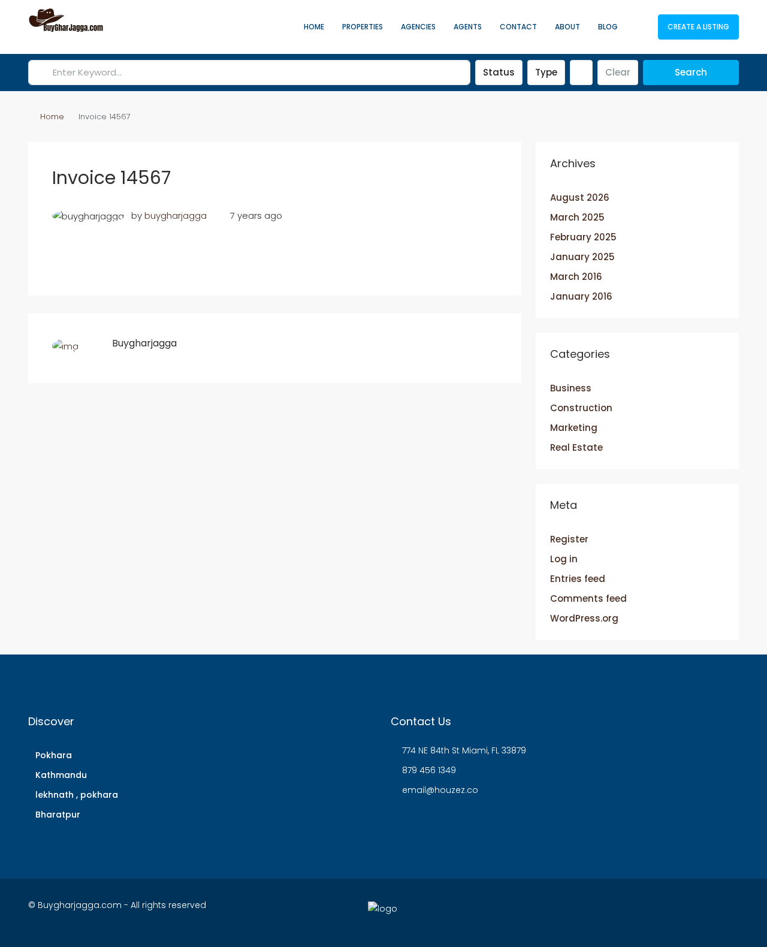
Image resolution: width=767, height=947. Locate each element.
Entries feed (577, 578)
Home (314, 27)
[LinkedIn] (644, 912)
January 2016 (581, 296)
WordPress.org (584, 618)
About (567, 27)
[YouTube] (686, 912)
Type (546, 72)
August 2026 (579, 197)
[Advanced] (581, 72)
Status (499, 72)
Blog (608, 27)
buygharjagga (175, 215)
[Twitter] (602, 912)
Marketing (573, 427)
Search (691, 72)
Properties (362, 27)
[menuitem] (639, 27)
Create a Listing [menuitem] (698, 27)
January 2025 (582, 257)
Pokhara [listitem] (53, 755)
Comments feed (588, 598)
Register (569, 539)
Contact (518, 27)
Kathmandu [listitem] (61, 775)
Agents (468, 27)
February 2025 (583, 237)
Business (570, 388)
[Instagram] (623, 912)
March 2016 (576, 276)
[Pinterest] (707, 912)
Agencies (418, 27)
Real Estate (576, 447)
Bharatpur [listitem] (57, 815)
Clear (617, 72)
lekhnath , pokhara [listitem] (76, 795)
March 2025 (577, 217)
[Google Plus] (665, 912)
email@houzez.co (440, 790)
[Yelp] (728, 912)
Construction (581, 408)
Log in (564, 559)
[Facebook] (581, 912)
